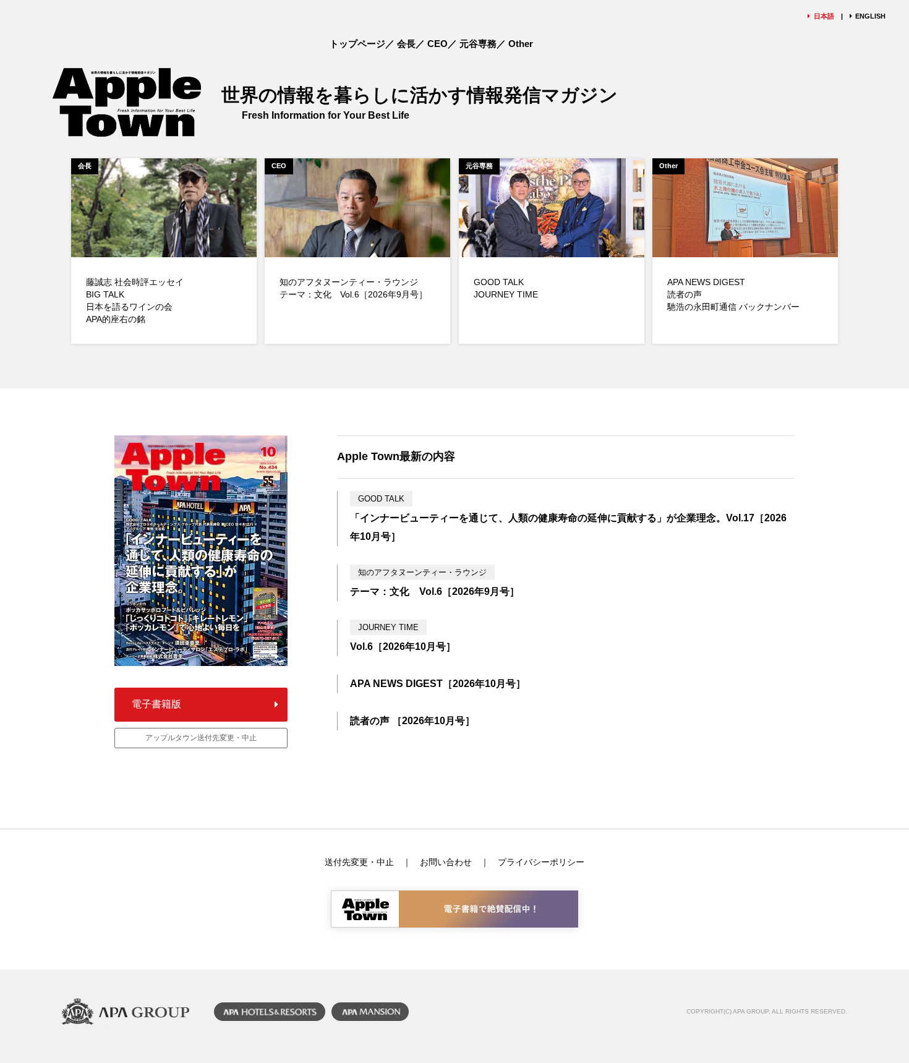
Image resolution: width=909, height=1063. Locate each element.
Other (520, 43)
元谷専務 (478, 43)
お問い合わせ (446, 862)
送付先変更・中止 (359, 862)
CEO (437, 43)
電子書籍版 (156, 704)
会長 (406, 43)
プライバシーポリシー (541, 862)
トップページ (357, 43)
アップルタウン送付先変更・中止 (201, 737)
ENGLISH (870, 16)
